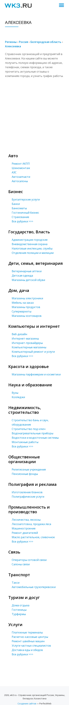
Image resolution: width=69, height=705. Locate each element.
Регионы (11, 42)
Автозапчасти (21, 177)
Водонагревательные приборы (32, 433)
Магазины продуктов (26, 307)
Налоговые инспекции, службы (32, 248)
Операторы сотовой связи (29, 560)
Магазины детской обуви (28, 280)
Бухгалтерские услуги (26, 199)
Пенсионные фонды (25, 474)
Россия (23, 42)
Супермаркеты (21, 311)
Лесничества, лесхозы (26, 520)
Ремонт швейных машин (28, 641)
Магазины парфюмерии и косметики (36, 374)
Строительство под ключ (28, 429)
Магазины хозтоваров (27, 316)
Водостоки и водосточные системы (35, 438)
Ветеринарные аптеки (27, 271)
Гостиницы (19, 610)
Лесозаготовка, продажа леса (31, 524)
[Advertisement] (34, 112)
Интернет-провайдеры (27, 343)
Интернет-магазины (25, 338)
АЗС (14, 172)
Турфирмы (19, 614)
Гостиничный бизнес (25, 212)
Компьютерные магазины (29, 347)
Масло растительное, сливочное (33, 537)
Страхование (20, 217)
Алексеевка (13, 46)
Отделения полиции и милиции (33, 253)
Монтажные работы (25, 442)
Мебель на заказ (23, 303)
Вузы (15, 393)
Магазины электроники (27, 298)
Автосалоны (20, 181)
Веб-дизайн (19, 334)
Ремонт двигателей (25, 533)
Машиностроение (24, 528)
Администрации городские (30, 240)
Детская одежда (22, 275)
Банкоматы (19, 208)
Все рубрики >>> (22, 221)
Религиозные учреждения (29, 469)
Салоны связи (21, 564)
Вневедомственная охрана (29, 244)
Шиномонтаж (21, 168)
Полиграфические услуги (28, 496)
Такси (15, 582)
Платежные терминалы (27, 632)
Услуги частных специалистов (31, 645)
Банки (16, 204)
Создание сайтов (27, 703)
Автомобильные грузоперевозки (34, 587)
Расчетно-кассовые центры (30, 637)
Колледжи (18, 397)
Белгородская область (45, 42)
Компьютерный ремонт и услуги (33, 352)
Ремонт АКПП (21, 163)
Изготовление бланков (27, 492)
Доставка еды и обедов (27, 650)
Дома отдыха (20, 605)
